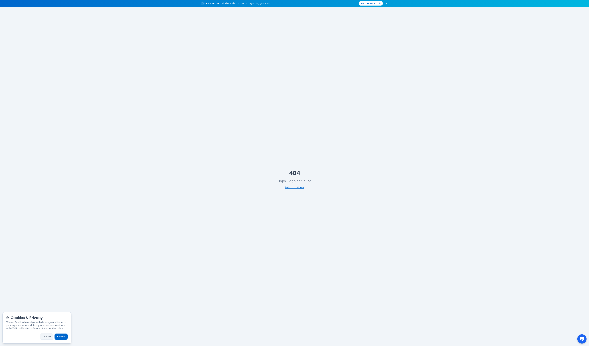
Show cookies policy (52, 328)
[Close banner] (386, 3)
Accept (61, 336)
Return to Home (294, 187)
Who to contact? (369, 3)
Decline (47, 336)
